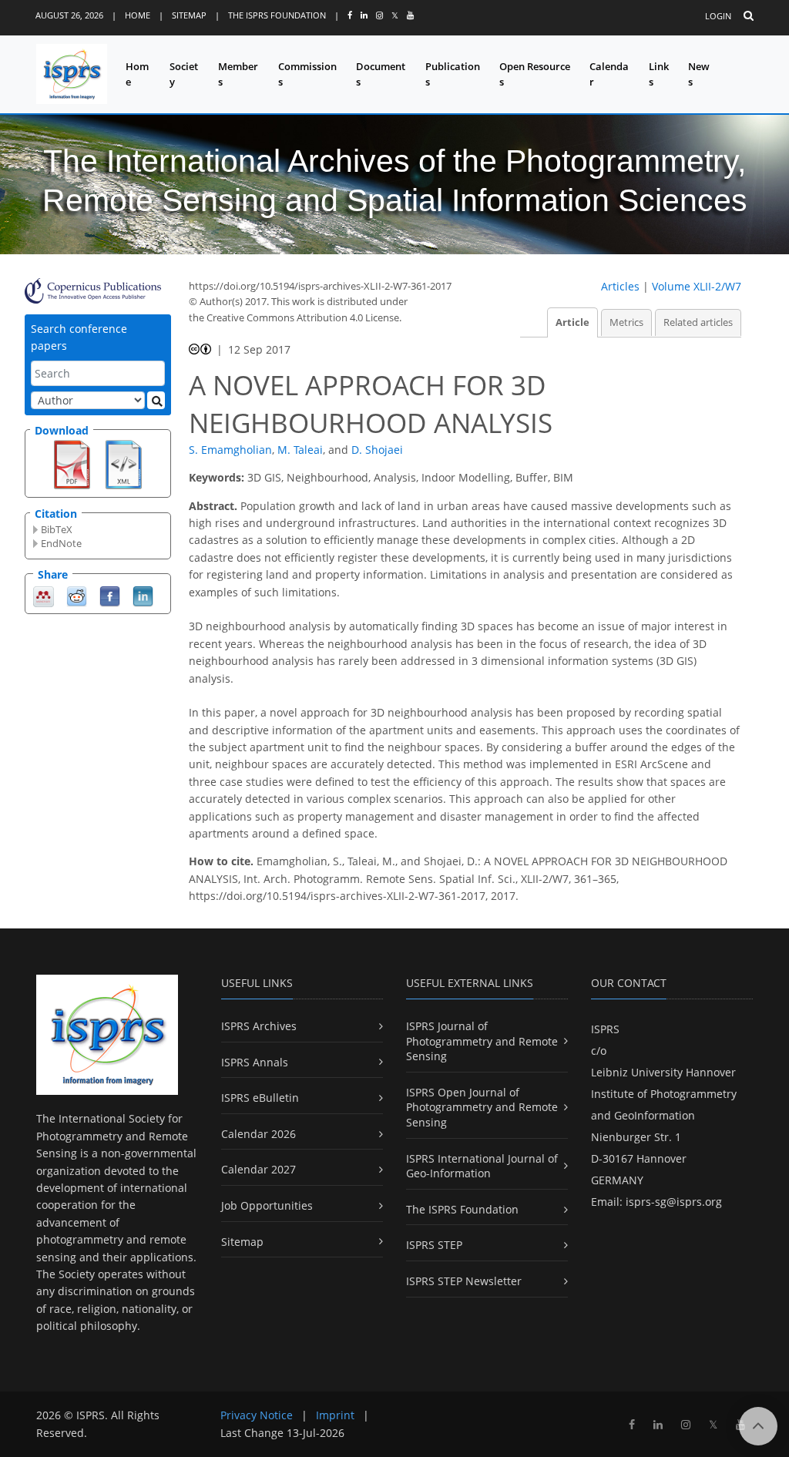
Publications (452, 74)
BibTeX (56, 529)
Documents (380, 74)
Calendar (609, 74)
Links (659, 74)
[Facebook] (109, 595)
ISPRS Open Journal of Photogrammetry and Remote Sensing (482, 1107)
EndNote (61, 543)
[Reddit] (76, 595)
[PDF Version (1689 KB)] (72, 463)
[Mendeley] (43, 595)
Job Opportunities (267, 1205)
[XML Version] (124, 463)
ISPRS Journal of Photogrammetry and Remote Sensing (482, 1041)
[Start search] (156, 400)
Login (718, 16)
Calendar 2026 (258, 1133)
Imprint (335, 1415)
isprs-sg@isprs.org (674, 1201)
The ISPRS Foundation (277, 15)
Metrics (626, 322)
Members (238, 74)
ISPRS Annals (254, 1062)
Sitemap (189, 15)
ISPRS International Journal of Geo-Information (482, 1166)
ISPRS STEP (434, 1244)
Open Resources (534, 74)
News (699, 74)
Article (572, 322)
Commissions (307, 74)
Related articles (698, 322)
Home (137, 15)
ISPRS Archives (259, 1026)
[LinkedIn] (143, 595)
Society (184, 74)
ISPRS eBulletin (260, 1097)
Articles (620, 286)
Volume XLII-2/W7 (696, 286)
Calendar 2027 (258, 1169)
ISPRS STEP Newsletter (464, 1281)
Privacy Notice (256, 1415)
